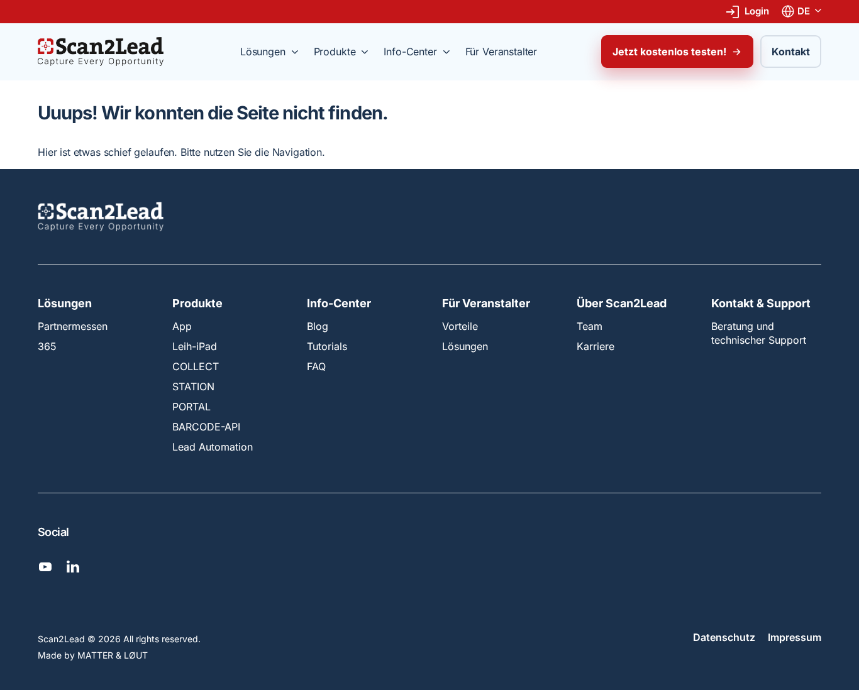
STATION (193, 386)
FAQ (316, 366)
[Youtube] (45, 566)
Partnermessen (73, 326)
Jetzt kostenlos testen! (669, 51)
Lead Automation (212, 447)
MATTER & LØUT (112, 655)
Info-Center (339, 303)
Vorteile (460, 326)
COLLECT (195, 366)
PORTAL (191, 406)
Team (589, 326)
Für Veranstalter (486, 303)
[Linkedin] (72, 566)
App (182, 326)
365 (47, 346)
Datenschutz (724, 637)
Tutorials (327, 346)
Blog (317, 326)
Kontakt (791, 51)
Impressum (794, 637)
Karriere (595, 346)
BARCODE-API (206, 426)
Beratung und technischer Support (758, 333)
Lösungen (65, 303)
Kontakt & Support (761, 303)
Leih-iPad (194, 346)
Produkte (197, 303)
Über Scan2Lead (622, 303)
